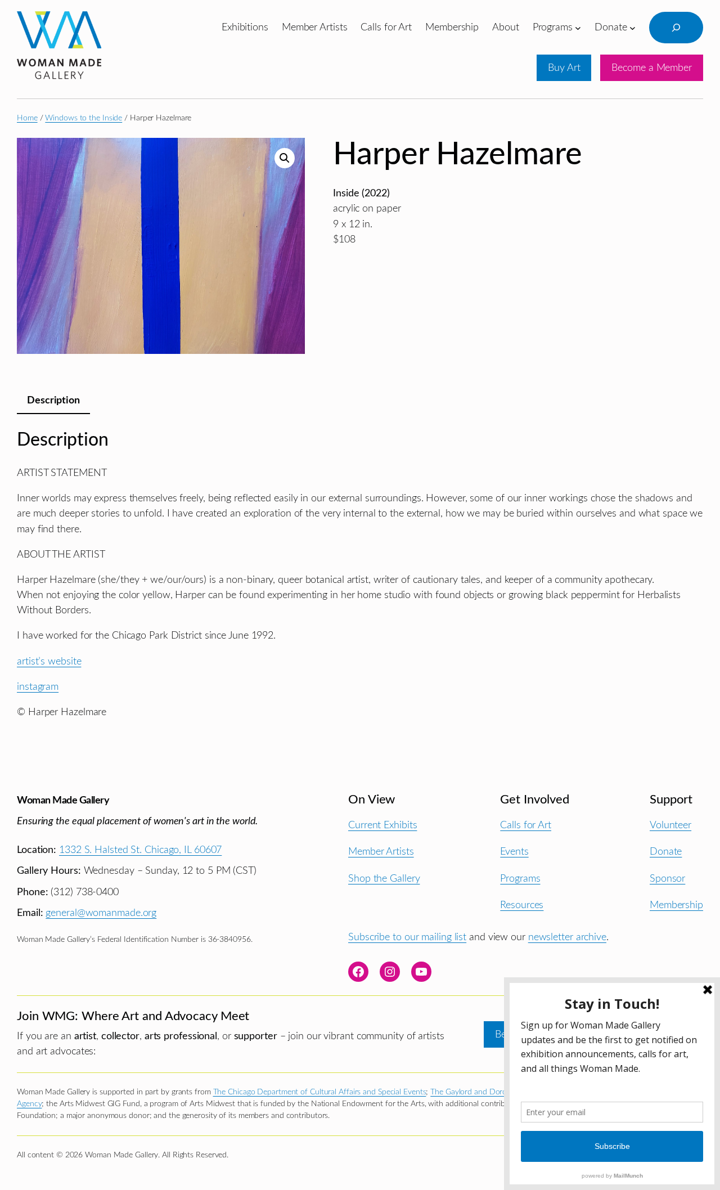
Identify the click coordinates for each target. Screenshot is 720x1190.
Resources (521, 905)
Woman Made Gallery (63, 800)
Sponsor (667, 878)
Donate (666, 851)
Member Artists (381, 851)
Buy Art (564, 67)
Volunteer (670, 825)
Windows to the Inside (83, 118)
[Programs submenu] (578, 27)
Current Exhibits (382, 825)
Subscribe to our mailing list (407, 937)
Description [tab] (53, 400)
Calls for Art (525, 825)
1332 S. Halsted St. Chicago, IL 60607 (140, 850)
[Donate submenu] (632, 27)
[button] (284, 158)
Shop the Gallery (384, 878)
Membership (676, 905)
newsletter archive (567, 937)
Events (514, 851)
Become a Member (651, 67)
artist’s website (49, 661)
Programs (520, 878)
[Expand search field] (676, 27)
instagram (37, 686)
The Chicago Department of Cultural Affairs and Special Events (319, 1092)
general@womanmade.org (101, 913)
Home (27, 118)
